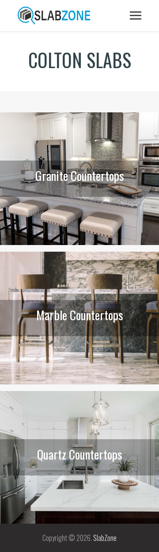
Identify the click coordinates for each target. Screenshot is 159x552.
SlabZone (105, 538)
